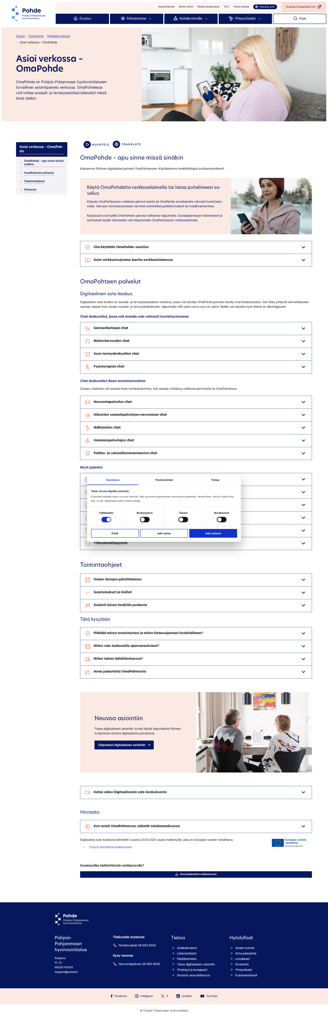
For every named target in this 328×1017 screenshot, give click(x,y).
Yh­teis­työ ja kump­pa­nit (192, 970)
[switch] (145, 519)
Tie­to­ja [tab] (215, 479)
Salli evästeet (213, 533)
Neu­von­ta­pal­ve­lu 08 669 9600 (139, 964)
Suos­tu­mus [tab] (113, 479)
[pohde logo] (29, 14)
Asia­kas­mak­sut (187, 948)
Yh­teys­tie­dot (243, 970)
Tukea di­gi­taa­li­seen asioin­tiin (196, 964)
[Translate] (265, 6)
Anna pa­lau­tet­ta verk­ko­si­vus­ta (198, 874)
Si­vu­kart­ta (242, 964)
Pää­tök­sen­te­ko (187, 959)
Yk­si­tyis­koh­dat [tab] (164, 479)
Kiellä (115, 533)
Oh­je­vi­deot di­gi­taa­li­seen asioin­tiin (121, 745)
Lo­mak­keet (242, 959)
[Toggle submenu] (150, 19)
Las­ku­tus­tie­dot (186, 953)
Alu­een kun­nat (244, 948)
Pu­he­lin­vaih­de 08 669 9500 (137, 945)
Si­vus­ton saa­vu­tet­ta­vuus (193, 975)
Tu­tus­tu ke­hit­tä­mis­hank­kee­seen (110, 847)
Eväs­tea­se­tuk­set (246, 975)
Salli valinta (164, 533)
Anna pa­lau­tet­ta (245, 953)
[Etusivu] (75, 18)
